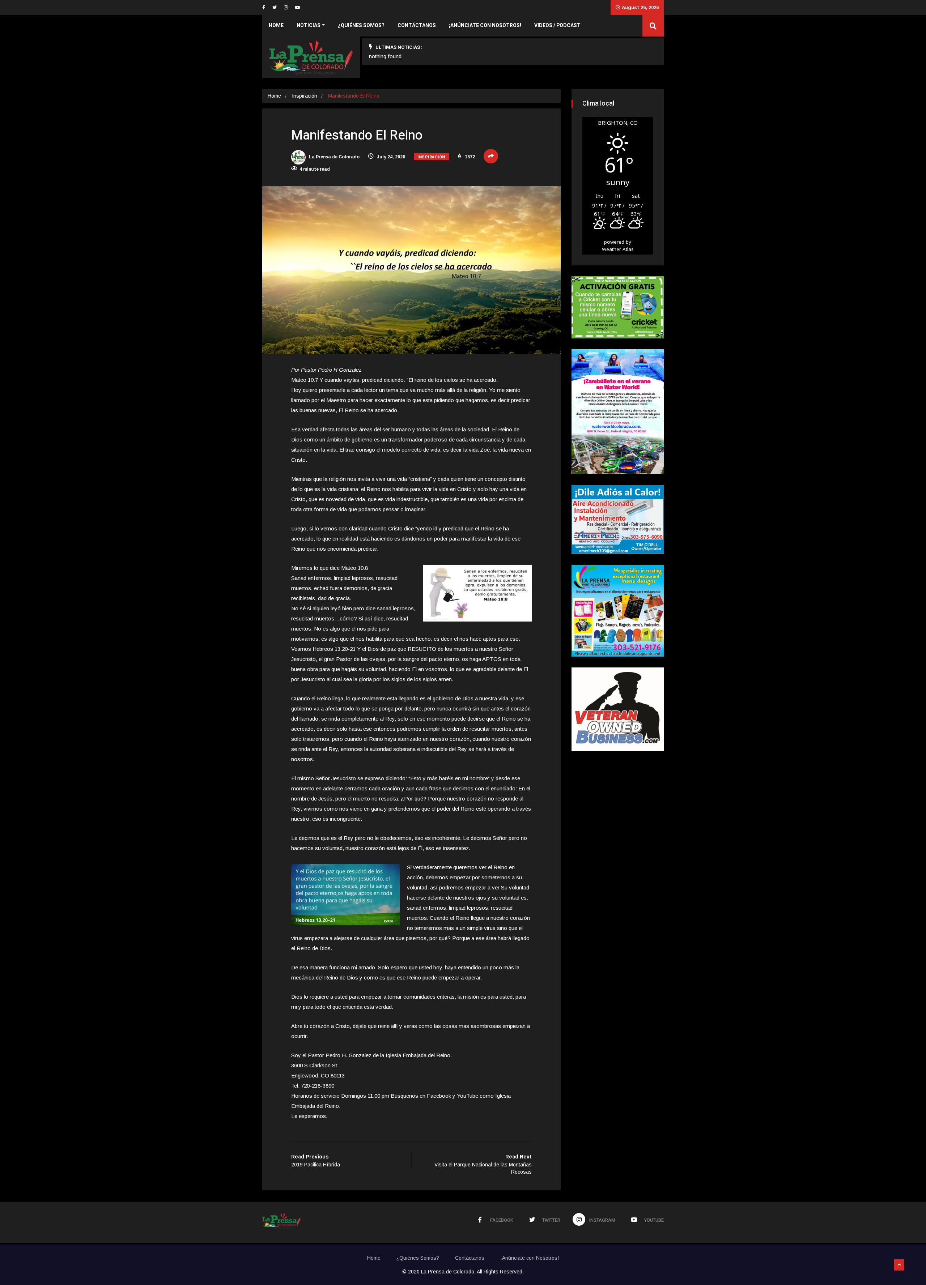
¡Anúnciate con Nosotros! (485, 25)
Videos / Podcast (557, 25)
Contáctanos (417, 25)
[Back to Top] (899, 1265)
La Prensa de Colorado (334, 156)
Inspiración (304, 96)
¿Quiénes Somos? (361, 25)
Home (276, 25)
